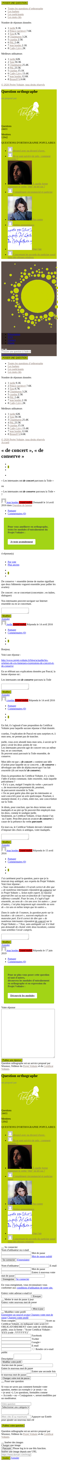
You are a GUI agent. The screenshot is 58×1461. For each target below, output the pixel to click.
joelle (13, 28)
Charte (11, 343)
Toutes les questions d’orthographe (25, 8)
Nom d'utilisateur (10, 1265)
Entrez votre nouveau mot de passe (19, 1302)
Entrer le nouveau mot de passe (17, 1368)
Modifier (6, 616)
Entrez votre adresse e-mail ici (16, 1293)
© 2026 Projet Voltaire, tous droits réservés (23, 84)
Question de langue (22, 505)
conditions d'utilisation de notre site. (35, 1287)
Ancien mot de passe (11, 1365)
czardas (14, 39)
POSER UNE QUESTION (15, 3)
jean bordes (16, 45)
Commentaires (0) (17, 513)
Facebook (37, 1335)
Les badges (13, 11)
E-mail (53, 1265)
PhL (12, 42)
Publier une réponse (12, 1060)
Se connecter (22, 1279)
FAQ (10, 337)
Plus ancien (13, 564)
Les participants (16, 14)
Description (7, 1358)
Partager (12, 510)
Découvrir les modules (22, 995)
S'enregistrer (23, 1259)
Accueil (5, 442)
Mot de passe (38, 1253)
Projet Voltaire (30, 1066)
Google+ (36, 1342)
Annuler (5, 619)
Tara (12, 33)
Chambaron (16, 36)
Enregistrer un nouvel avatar (16, 1314)
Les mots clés (14, 17)
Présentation (14, 334)
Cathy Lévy (16, 48)
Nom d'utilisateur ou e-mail (15, 1250)
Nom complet (8, 1320)
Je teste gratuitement (21, 541)
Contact (12, 340)
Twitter (35, 1339)
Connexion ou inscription (14, 354)
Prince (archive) (18, 31)
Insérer (6, 1458)
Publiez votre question (13, 1425)
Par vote (12, 562)
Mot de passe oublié (42, 1256)
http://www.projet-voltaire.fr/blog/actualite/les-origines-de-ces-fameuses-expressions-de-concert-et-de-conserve (27, 663)
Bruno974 (15, 79)
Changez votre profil (17, 1317)
